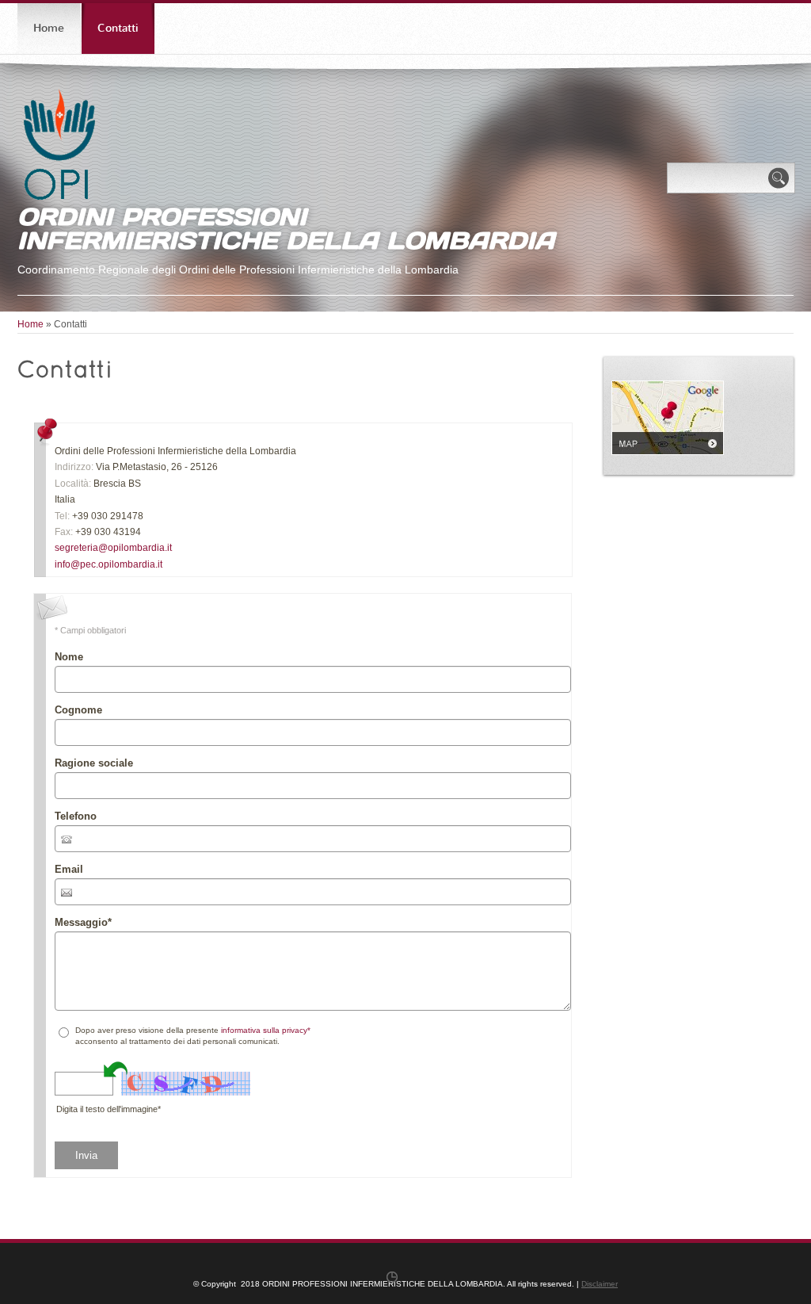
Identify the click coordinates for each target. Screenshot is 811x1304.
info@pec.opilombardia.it (108, 564)
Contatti (118, 28)
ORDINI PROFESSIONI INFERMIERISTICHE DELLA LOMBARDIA (285, 228)
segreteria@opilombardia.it (113, 547)
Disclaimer (599, 1283)
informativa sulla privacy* (265, 1030)
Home (48, 28)
